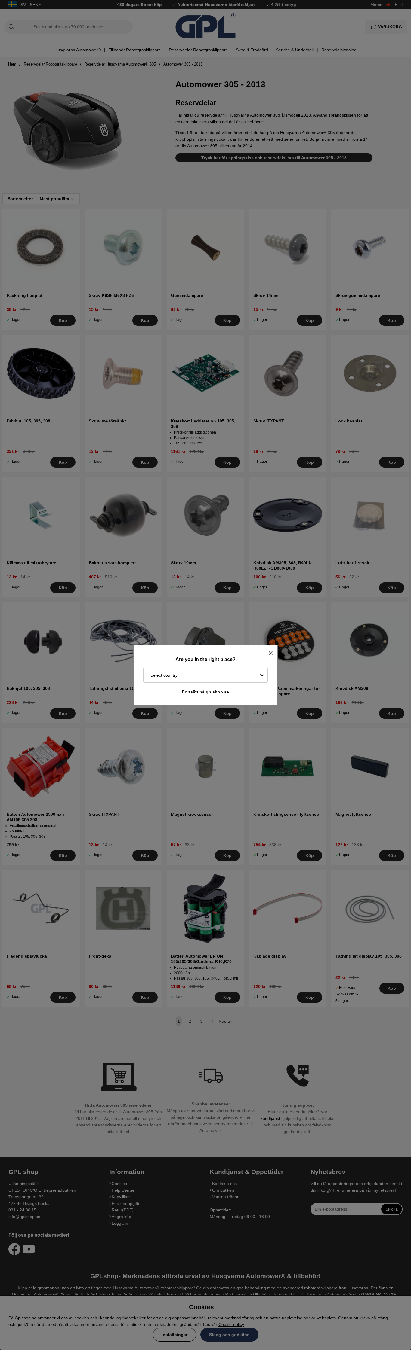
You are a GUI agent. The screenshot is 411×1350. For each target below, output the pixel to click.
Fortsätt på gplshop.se (205, 692)
